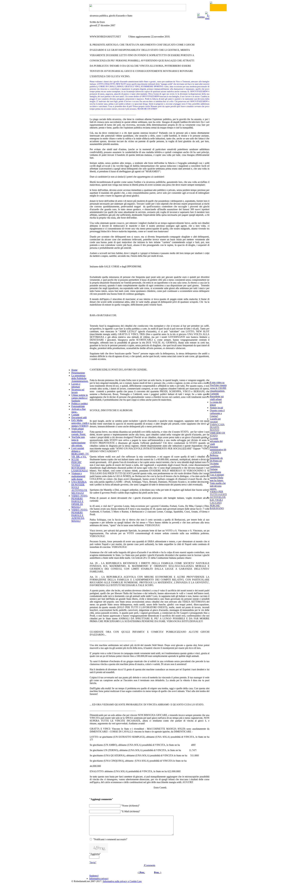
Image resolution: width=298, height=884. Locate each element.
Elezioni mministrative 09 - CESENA (218, 449)
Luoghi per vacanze (215, 420)
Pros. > (157, 872)
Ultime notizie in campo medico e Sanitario (79, 398)
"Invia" (92, 862)
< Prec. (141, 872)
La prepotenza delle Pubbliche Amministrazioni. (79, 378)
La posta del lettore (216, 403)
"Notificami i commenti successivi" (110, 839)
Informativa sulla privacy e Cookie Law (122, 881)
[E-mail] (207, 15)
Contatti (75, 414)
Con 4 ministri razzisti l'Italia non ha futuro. (217, 477)
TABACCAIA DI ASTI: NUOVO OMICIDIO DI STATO (217, 430)
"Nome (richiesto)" (130, 805)
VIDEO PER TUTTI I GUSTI (218, 493)
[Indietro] (93, 875)
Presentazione (78, 372)
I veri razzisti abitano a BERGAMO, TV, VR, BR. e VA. (80, 452)
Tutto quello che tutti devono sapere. (218, 486)
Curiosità (214, 393)
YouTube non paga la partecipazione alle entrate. (78, 441)
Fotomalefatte (78, 406)
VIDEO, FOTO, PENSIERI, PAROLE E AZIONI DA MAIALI (79, 515)
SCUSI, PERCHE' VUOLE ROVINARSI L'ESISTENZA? (79, 465)
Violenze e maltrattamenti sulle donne (78, 476)
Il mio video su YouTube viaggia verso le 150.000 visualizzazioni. (218, 386)
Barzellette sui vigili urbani (217, 398)
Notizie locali (216, 407)
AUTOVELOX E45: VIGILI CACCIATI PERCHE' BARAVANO (218, 503)
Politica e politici (79, 403)
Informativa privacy (98, 878)
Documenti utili (79, 417)
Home (74, 370)
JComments (149, 865)
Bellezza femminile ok (216, 456)
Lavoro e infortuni (75, 385)
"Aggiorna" (95, 854)
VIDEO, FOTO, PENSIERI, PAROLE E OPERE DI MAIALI (79, 501)
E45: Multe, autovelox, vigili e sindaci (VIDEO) (80, 423)
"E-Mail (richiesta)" (130, 811)
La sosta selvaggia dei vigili (216, 441)
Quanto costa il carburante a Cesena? (217, 413)
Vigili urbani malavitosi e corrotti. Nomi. (78, 431)
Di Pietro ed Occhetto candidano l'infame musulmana (216, 466)
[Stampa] (201, 15)
